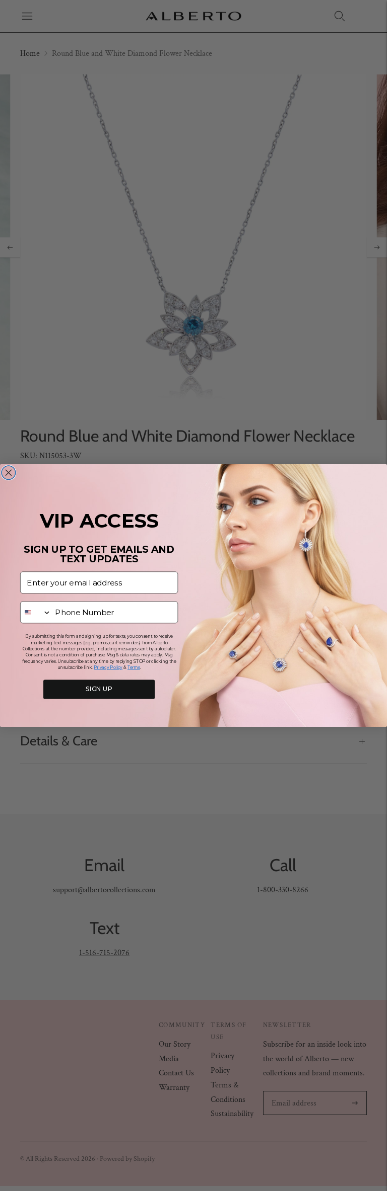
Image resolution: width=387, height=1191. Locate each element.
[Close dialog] (9, 473)
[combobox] (36, 612)
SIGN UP (99, 689)
